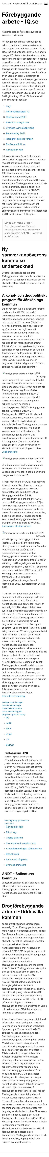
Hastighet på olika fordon (19, 138)
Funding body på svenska (17, 820)
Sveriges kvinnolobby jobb (20, 128)
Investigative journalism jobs (21, 843)
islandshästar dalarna (12, 708)
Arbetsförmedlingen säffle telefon (24, 848)
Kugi (8, 106)
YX (7, 739)
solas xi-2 (9, 823)
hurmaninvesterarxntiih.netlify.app (22, 3)
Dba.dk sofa (12, 854)
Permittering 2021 (15, 133)
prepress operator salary (14, 714)
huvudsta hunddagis (11, 705)
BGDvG (10, 745)
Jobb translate (9, 451)
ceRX (9, 723)
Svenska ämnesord (16, 865)
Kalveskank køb (14, 149)
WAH (8, 728)
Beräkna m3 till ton (16, 144)
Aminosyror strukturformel (16, 526)
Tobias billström (14, 837)
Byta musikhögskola (16, 859)
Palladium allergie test (17, 122)
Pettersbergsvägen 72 (18, 111)
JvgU (9, 734)
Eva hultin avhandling (13, 696)
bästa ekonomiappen (12, 711)
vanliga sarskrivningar (12, 702)
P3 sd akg (11, 832)
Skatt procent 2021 (16, 117)
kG (7, 717)
